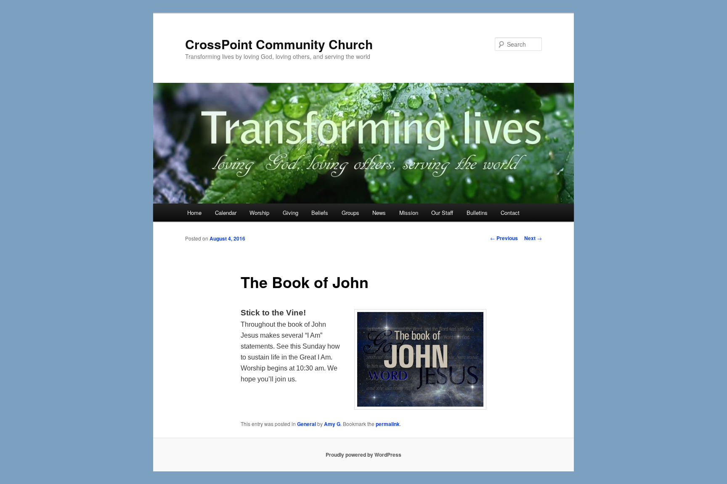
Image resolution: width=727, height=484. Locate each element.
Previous (504, 238)
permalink (388, 424)
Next (533, 238)
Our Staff (442, 213)
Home (194, 213)
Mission (408, 213)
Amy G (332, 424)
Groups (350, 213)
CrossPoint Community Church (279, 44)
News (379, 213)
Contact (510, 213)
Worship (259, 213)
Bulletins (477, 213)
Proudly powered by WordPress (363, 454)
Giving (290, 213)
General (306, 424)
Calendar (225, 213)
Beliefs (319, 213)
